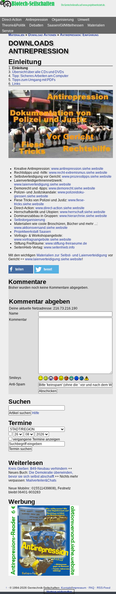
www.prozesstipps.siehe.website (86, 177)
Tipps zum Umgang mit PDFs (33, 80)
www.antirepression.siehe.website (77, 169)
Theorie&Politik (13, 25)
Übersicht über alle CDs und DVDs (38, 72)
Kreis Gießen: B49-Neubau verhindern (37, 469)
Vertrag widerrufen (59, 591)
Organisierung (63, 20)
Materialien (96, 25)
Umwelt (83, 20)
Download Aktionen (42, 35)
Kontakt (66, 587)
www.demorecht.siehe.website (72, 188)
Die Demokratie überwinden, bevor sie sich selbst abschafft (40, 474)
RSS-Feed (103, 587)
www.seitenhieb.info (59, 247)
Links (16, 84)
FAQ (91, 587)
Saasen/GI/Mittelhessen (65, 25)
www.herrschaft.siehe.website (82, 212)
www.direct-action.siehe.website (59, 208)
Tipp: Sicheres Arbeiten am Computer (40, 76)
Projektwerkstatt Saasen (32, 232)
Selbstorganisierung (29, 220)
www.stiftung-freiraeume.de (66, 243)
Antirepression (37, 20)
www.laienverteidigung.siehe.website (42, 184)
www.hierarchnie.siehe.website (83, 216)
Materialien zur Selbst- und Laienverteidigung (72, 255)
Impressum (79, 587)
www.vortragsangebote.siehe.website (42, 239)
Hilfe (35, 413)
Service (8, 31)
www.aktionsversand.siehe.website (41, 228)
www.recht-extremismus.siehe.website (78, 173)
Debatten (36, 25)
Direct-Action (12, 20)
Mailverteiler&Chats (41, 480)
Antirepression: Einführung (79, 35)
